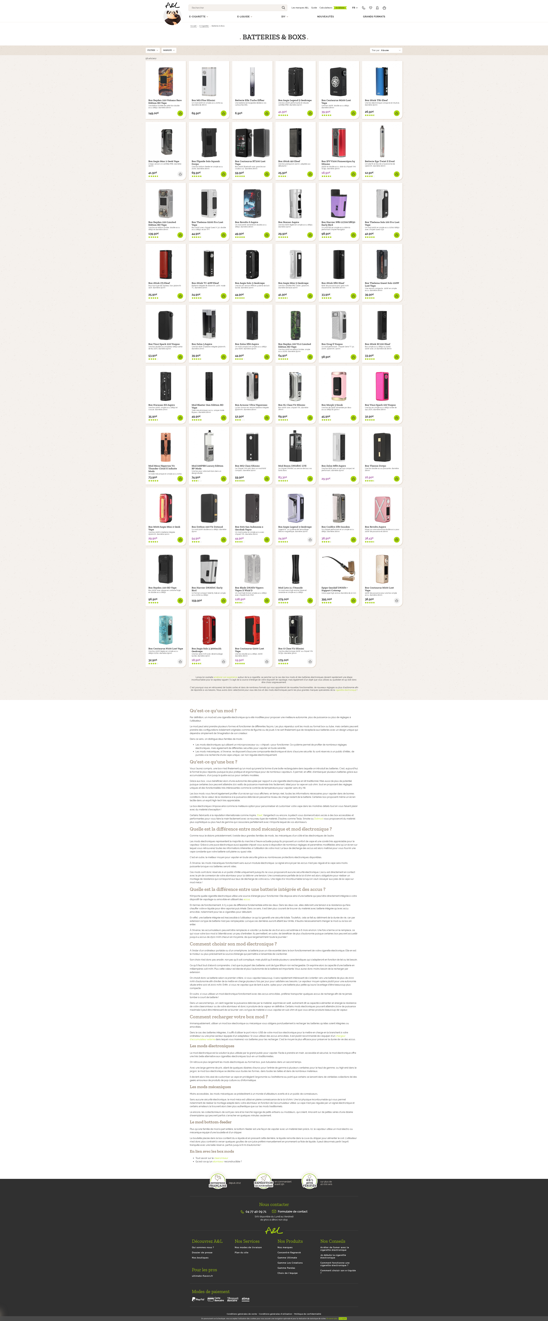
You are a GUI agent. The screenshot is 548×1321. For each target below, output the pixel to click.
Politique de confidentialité (307, 1314)
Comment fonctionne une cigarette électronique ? (335, 1264)
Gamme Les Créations (290, 1263)
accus (247, 899)
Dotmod (318, 818)
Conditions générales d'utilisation (275, 1314)
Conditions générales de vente (242, 1314)
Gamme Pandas (286, 1268)
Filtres (151, 50)
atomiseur (218, 1161)
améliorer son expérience (225, 677)
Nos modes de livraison (248, 1247)
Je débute (340, 8)
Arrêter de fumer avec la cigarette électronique (334, 1248)
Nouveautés (325, 16)
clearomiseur (221, 1158)
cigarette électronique (346, 690)
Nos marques (285, 1247)
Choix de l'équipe (288, 1273)
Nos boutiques (200, 1257)
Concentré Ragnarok (289, 1252)
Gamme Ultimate (287, 1257)
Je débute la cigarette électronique (333, 1256)
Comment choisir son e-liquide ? (338, 1271)
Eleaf (259, 815)
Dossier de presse (202, 1252)
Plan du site (241, 1252)
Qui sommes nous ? (203, 1247)
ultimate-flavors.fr (202, 1276)
